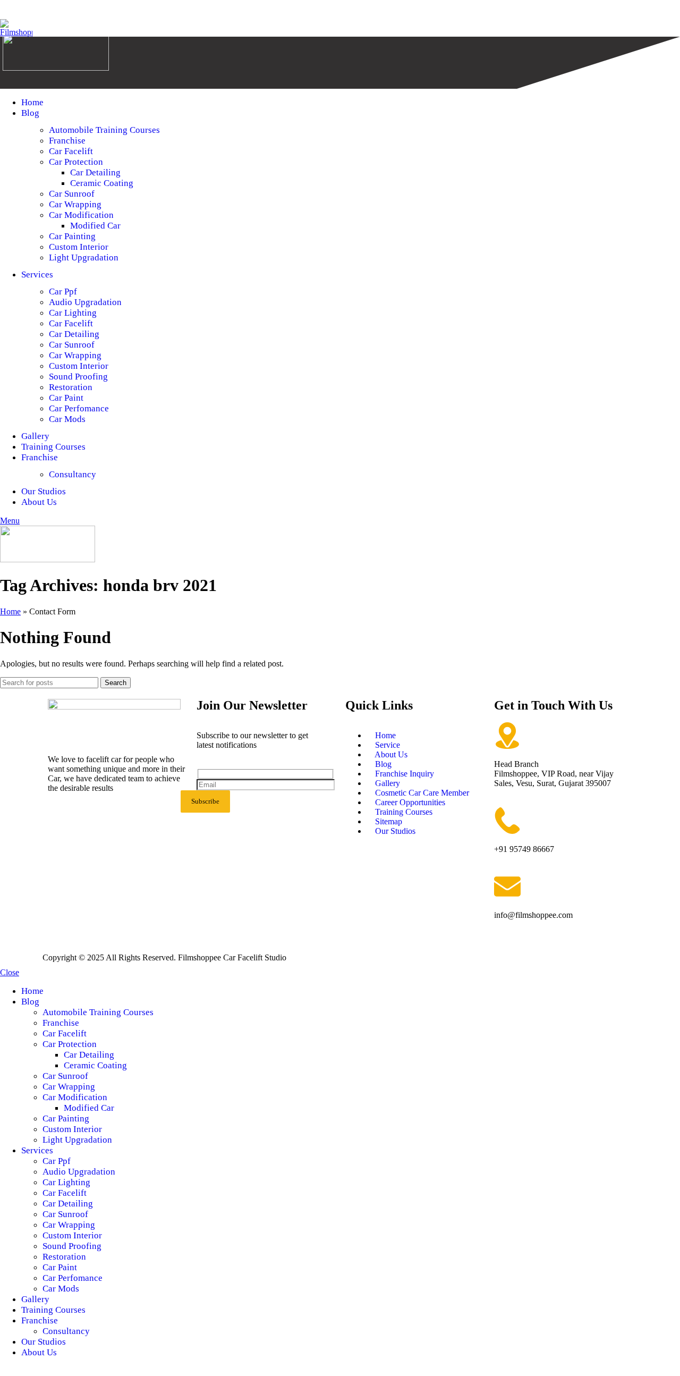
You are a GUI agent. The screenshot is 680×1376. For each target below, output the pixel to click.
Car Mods (67, 419)
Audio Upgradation (85, 302)
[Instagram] (89, 817)
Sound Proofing (78, 377)
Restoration (70, 387)
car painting (72, 236)
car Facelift (71, 151)
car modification (81, 215)
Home (10, 611)
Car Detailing (95, 172)
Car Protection (76, 162)
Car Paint (66, 398)
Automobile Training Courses (104, 130)
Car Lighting (73, 313)
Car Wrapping (75, 204)
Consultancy (72, 474)
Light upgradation (83, 257)
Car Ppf (63, 291)
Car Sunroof (72, 345)
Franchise (67, 141)
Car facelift (71, 323)
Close (9, 972)
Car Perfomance (79, 408)
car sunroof (72, 194)
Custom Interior (78, 247)
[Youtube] (118, 817)
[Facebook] (61, 817)
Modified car (95, 226)
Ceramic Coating (101, 183)
